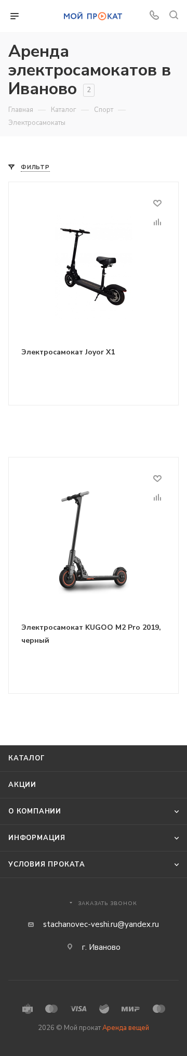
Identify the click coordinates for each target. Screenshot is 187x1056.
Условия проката (46, 864)
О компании (34, 811)
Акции (22, 785)
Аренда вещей (125, 1028)
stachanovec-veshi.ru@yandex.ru (101, 924)
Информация (36, 838)
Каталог (26, 758)
